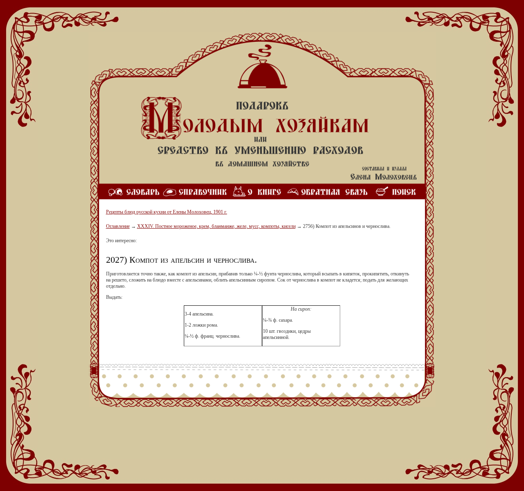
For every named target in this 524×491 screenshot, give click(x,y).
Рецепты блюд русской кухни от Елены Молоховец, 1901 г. (166, 212)
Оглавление (118, 226)
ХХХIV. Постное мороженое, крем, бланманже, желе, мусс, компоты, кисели (216, 226)
